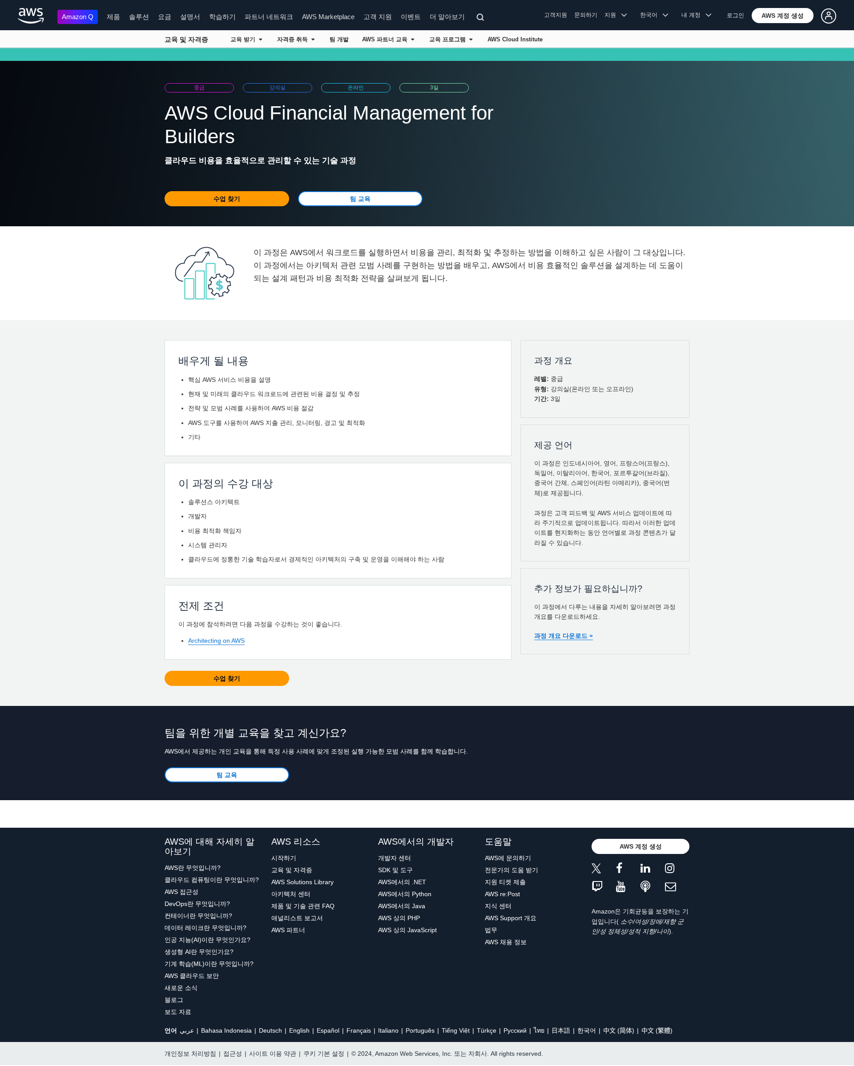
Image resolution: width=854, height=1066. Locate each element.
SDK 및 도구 (395, 870)
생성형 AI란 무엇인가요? (199, 951)
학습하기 (222, 16)
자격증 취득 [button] (294, 39)
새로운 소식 (181, 987)
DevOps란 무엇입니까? (197, 903)
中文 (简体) (618, 1030)
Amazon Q (77, 16)
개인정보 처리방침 (190, 1053)
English (299, 1030)
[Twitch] (604, 887)
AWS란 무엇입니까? (193, 867)
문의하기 (585, 15)
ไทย (539, 1030)
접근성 (232, 1053)
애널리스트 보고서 (297, 918)
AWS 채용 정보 (506, 942)
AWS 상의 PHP (399, 918)
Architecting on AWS (216, 640)
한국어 (586, 1030)
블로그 (174, 999)
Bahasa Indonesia (226, 1030)
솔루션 (139, 16)
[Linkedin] (652, 870)
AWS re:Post (502, 894)
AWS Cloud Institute (515, 39)
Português (420, 1030)
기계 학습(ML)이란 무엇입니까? (209, 963)
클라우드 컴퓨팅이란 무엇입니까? (212, 879)
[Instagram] (677, 870)
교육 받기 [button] (244, 39)
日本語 (561, 1030)
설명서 (190, 16)
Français (358, 1030)
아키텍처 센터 (290, 894)
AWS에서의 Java (401, 906)
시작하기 (283, 858)
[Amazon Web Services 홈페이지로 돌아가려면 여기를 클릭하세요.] (31, 16)
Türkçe (486, 1030)
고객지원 (555, 15)
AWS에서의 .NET (402, 882)
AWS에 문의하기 (508, 858)
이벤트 (411, 16)
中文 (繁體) (657, 1030)
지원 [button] (612, 15)
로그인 (735, 15)
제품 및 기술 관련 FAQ (302, 906)
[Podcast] (652, 887)
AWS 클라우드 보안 (192, 975)
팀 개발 (339, 39)
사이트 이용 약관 (272, 1053)
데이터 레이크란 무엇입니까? (205, 927)
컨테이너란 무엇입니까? (198, 915)
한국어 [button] (651, 15)
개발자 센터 (394, 858)
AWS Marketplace (328, 16)
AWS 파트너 (288, 930)
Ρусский (515, 1030)
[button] (783, 15)
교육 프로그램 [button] (449, 39)
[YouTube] (628, 887)
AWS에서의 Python (404, 894)
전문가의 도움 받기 (511, 870)
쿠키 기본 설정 (323, 1053)
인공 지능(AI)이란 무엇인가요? (207, 939)
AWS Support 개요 (510, 918)
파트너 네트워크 (269, 16)
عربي (187, 1030)
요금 (164, 16)
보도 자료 (178, 1011)
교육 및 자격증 (186, 39)
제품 (113, 16)
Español (328, 1030)
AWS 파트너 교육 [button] (386, 39)
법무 (491, 930)
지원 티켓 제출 (505, 882)
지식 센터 (498, 906)
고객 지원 (377, 16)
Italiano (388, 1030)
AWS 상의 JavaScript (407, 930)
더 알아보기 (447, 16)
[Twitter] (604, 870)
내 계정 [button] (693, 15)
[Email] (677, 887)
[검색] (481, 19)
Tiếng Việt (456, 1030)
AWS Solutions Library (302, 882)
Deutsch (270, 1030)
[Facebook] (628, 870)
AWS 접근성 (181, 891)
